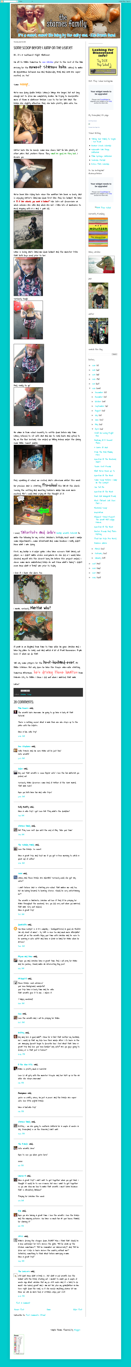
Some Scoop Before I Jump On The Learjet (105, 481)
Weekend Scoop (100, 507)
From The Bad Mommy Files (103, 453)
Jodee (20, 768)
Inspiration (98, 512)
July (97, 415)
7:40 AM (21, 834)
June (97, 419)
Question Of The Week (103, 475)
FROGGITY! (22, 978)
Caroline (23, 694)
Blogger (77, 1329)
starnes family (24, 825)
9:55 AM (21, 946)
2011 (94, 383)
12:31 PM (21, 1296)
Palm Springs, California (101, 156)
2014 (94, 370)
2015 (94, 365)
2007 (94, 572)
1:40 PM (21, 1083)
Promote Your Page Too (94, 127)
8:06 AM (21, 1261)
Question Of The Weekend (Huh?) (105, 460)
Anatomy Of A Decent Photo (103, 442)
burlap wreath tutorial (67, 533)
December (99, 392)
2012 (94, 379)
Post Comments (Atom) (35, 1315)
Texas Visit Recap (102, 466)
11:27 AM (21, 1022)
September (100, 406)
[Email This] (22, 691)
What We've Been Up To (104, 471)
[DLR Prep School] (89, 123)
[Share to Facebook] (27, 691)
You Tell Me (99, 487)
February (99, 553)
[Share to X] (25, 691)
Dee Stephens (24, 746)
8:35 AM (21, 863)
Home (49, 1309)
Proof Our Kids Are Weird (105, 538)
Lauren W (22, 1175)
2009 (94, 563)
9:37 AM (21, 914)
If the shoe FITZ (25, 1064)
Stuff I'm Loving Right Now (104, 434)
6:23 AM (21, 758)
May (97, 424)
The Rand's (23, 1144)
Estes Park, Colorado (100, 164)
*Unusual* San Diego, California (100, 151)
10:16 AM (21, 968)
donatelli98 (22, 924)
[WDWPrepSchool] (103, 207)
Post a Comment (23, 1302)
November (99, 396)
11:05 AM (21, 1003)
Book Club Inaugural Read (105, 496)
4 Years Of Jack (101, 447)
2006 (94, 577)
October (98, 401)
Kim (19, 1210)
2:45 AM (21, 736)
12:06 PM (21, 1054)
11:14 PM (21, 1226)
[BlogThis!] (23, 691)
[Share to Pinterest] (29, 691)
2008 (94, 568)
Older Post (77, 1309)
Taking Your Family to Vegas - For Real (103, 140)
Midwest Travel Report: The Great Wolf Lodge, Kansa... (104, 519)
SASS (20, 1236)
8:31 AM (21, 1200)
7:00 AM (21, 815)
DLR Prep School (93, 120)
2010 (94, 388)
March (98, 548)
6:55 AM (21, 796)
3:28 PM (21, 1133)
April (97, 429)
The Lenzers (24, 1271)
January (98, 558)
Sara (20, 873)
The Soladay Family (26, 844)
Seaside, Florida (98, 160)
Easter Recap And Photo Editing (105, 533)
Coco (19, 1013)
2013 (94, 374)
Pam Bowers (23, 708)
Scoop (29, 694)
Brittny (21, 1032)
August (98, 410)
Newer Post (19, 1309)
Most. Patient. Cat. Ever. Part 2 (105, 502)
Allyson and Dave (25, 956)
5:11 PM (21, 1165)
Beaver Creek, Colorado (101, 145)
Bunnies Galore (100, 543)
